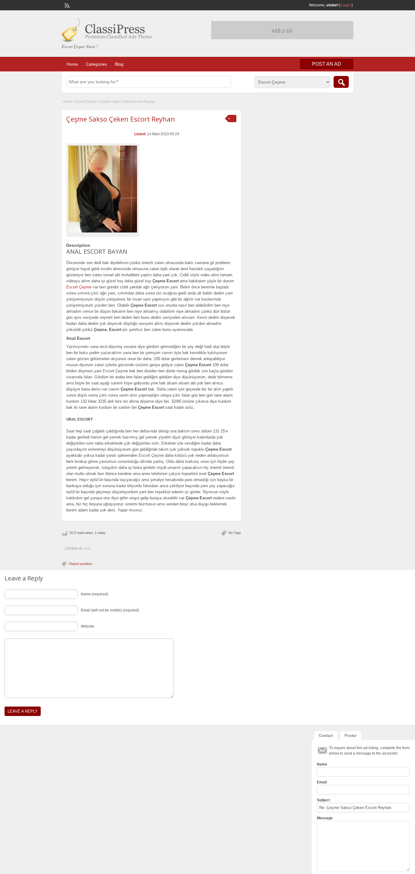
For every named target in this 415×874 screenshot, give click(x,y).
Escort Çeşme (86, 101)
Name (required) (94, 594)
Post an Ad (326, 64)
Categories (96, 64)
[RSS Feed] (66, 4)
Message (325, 818)
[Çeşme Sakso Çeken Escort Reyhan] (102, 189)
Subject (323, 800)
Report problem (80, 564)
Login (346, 5)
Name (322, 764)
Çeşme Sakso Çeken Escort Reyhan (120, 118)
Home (72, 64)
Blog (119, 64)
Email (322, 782)
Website (87, 626)
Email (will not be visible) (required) (110, 610)
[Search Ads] (341, 82)
